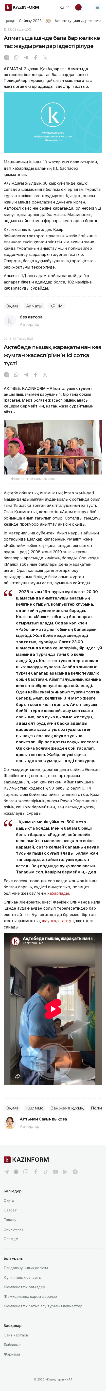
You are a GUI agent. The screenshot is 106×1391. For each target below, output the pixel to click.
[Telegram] (26, 58)
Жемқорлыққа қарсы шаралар (30, 1296)
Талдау (10, 1219)
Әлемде (11, 1238)
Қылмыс (34, 1108)
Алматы (34, 306)
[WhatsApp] (16, 58)
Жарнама (12, 1354)
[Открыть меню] (97, 7)
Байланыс (12, 1344)
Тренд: (9, 21)
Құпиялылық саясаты (22, 1277)
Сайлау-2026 (30, 21)
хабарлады (58, 893)
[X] (45, 58)
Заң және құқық (67, 1108)
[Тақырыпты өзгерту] (81, 7)
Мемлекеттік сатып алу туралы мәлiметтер (43, 1306)
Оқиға (12, 306)
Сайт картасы (16, 1335)
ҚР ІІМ (56, 306)
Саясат (10, 1210)
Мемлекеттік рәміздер (24, 1287)
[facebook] (35, 1171)
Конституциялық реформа (78, 21)
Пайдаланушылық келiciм (26, 1268)
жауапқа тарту (56, 920)
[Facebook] (35, 58)
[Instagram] (7, 58)
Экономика (13, 1229)
